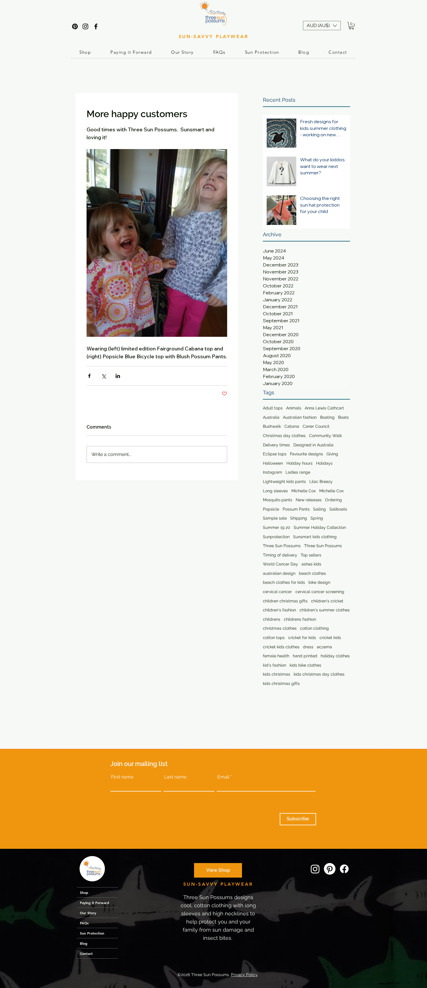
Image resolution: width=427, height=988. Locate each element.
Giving (332, 454)
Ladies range (298, 472)
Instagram (272, 472)
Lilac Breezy (321, 481)
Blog (83, 943)
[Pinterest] (75, 26)
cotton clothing (314, 628)
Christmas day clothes (284, 435)
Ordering (333, 499)
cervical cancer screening (319, 591)
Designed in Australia (313, 445)
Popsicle (271, 509)
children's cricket (327, 601)
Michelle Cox (303, 490)
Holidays (324, 463)
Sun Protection (92, 933)
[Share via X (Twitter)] (103, 376)
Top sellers (311, 555)
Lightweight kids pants (284, 481)
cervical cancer (277, 591)
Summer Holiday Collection (320, 527)
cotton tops (274, 637)
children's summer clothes (324, 610)
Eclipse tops (274, 454)
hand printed (305, 656)
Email (223, 777)
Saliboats (338, 509)
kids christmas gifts (281, 683)
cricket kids (330, 637)
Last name (175, 777)
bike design (319, 582)
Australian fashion (300, 417)
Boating (327, 417)
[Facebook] (96, 26)
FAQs (84, 923)
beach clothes (312, 573)
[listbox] (322, 25)
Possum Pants (296, 509)
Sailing (319, 509)
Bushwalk (272, 426)
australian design (279, 573)
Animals (293, 408)
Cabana (291, 426)
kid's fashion (274, 665)
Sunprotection (276, 536)
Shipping (298, 518)
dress (308, 647)
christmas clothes (280, 628)
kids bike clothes (305, 665)
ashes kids (311, 564)
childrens (271, 619)
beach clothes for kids (284, 582)
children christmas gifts (285, 601)
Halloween (273, 463)
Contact (86, 953)
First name (122, 777)
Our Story (88, 912)
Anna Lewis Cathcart (324, 408)
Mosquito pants (277, 499)
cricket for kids (302, 637)
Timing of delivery (280, 555)
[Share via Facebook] (89, 376)
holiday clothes (335, 656)
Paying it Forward (94, 902)
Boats (343, 417)
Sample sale (275, 518)
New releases (309, 499)
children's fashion (279, 610)
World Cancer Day (280, 564)
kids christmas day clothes (319, 674)
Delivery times (276, 445)
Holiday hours (299, 463)
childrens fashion (300, 619)
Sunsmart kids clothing (315, 536)
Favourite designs (306, 454)
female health (276, 656)
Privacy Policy (244, 974)
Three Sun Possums (282, 545)
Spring (317, 518)
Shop (84, 892)
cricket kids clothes (281, 647)
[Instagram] (85, 26)
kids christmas (276, 674)
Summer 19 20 (276, 527)
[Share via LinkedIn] (118, 376)
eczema (324, 647)
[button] (322, 25)
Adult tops (273, 408)
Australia (271, 417)
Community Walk (325, 435)
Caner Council (316, 426)
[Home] (92, 868)
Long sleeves (275, 490)
